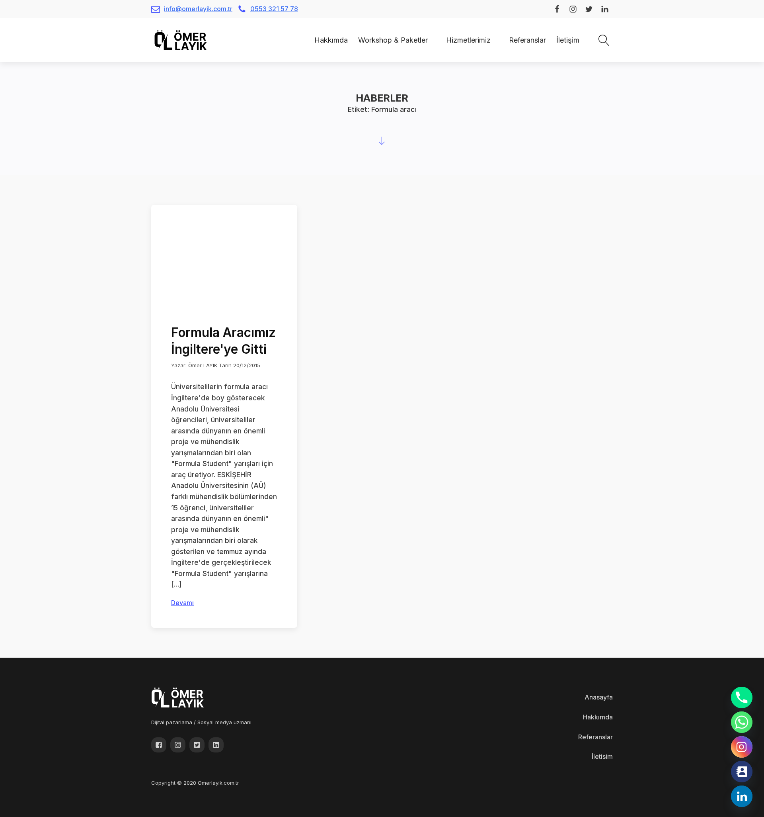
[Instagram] (741, 747)
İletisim (602, 756)
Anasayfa (599, 697)
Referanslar (527, 40)
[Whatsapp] (741, 722)
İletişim (567, 40)
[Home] (304, 40)
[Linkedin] (741, 796)
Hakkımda (331, 40)
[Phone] (741, 697)
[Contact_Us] (741, 771)
